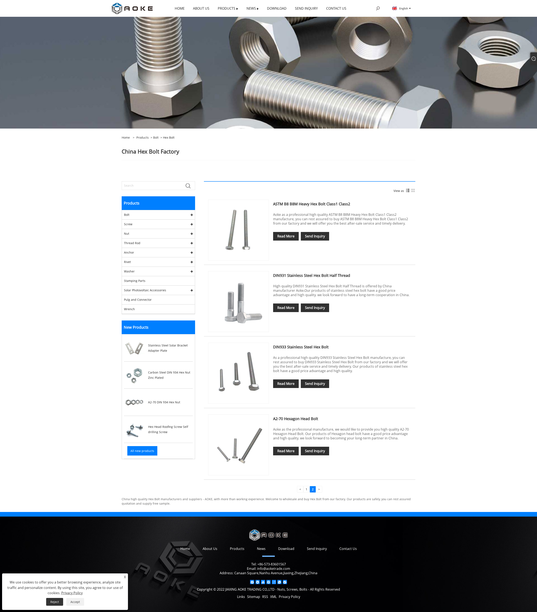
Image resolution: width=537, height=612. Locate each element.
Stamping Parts (134, 281)
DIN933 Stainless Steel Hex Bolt (300, 346)
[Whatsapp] (279, 582)
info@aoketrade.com (273, 568)
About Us (210, 548)
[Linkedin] (257, 582)
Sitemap (253, 596)
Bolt (156, 137)
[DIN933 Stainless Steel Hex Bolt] (238, 373)
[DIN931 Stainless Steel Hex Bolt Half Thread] (238, 301)
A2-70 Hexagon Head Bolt (295, 418)
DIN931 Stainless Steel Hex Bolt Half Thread (311, 275)
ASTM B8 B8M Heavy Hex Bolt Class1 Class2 (311, 203)
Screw (128, 224)
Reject (54, 602)
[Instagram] (274, 582)
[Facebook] (252, 582)
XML (273, 596)
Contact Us (348, 548)
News (261, 548)
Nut (126, 234)
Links (241, 596)
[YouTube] (263, 582)
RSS (265, 596)
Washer (129, 271)
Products (142, 137)
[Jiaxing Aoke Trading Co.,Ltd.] (132, 8)
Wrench (129, 309)
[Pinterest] (268, 582)
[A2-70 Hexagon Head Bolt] (238, 445)
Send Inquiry (315, 236)
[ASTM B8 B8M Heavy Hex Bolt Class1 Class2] (238, 230)
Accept (75, 602)
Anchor (129, 252)
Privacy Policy (289, 596)
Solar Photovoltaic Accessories (145, 290)
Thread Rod (132, 243)
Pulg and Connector (138, 300)
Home (185, 548)
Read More (286, 236)
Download (286, 548)
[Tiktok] (285, 582)
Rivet (127, 262)
